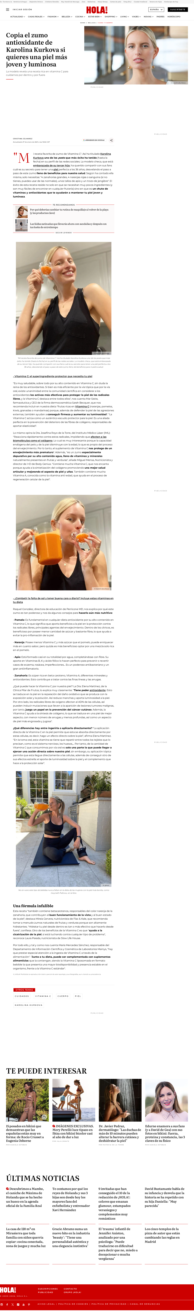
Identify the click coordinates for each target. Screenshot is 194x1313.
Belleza (66, 17)
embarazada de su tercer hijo (51, 165)
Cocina (79, 17)
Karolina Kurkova (29, 1005)
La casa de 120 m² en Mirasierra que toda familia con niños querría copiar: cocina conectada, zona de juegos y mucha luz (26, 1237)
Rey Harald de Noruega (70, 2)
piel (56, 169)
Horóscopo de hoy (171, 2)
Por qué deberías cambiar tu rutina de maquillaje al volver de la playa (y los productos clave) (69, 211)
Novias (147, 17)
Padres (160, 17)
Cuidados (22, 996)
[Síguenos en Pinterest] (29, 1304)
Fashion (52, 17)
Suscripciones (48, 1289)
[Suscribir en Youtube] (23, 1304)
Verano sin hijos (156, 2)
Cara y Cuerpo (105, 23)
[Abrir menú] (7, 9)
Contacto (70, 1289)
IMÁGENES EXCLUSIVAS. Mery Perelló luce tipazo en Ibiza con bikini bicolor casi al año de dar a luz (73, 1131)
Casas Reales (35, 17)
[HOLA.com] (97, 10)
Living (123, 17)
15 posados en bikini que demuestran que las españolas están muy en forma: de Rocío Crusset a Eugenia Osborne (25, 1133)
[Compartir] (111, 140)
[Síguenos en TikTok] (18, 1304)
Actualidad (16, 17)
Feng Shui (127, 2)
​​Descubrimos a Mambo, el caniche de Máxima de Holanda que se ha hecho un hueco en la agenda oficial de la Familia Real (25, 1197)
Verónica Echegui (20, 2)
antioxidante (98, 690)
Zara (83, 2)
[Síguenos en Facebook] (7, 1304)
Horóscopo (173, 17)
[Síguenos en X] (13, 1304)
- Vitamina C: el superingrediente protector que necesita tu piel (52, 376)
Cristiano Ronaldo (52, 2)
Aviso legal (46, 1304)
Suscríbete (177, 9)
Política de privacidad (109, 1304)
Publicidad (45, 1292)
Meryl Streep (103, 2)
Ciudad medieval (140, 2)
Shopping (110, 17)
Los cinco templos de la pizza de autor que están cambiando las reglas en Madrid (162, 1235)
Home (82, 23)
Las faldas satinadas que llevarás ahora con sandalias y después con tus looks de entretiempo (68, 225)
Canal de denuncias (145, 1304)
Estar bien (94, 17)
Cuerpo (63, 996)
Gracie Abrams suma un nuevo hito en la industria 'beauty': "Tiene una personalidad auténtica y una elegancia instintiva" (71, 1237)
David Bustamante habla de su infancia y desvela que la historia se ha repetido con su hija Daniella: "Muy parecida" (164, 1197)
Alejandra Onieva (36, 2)
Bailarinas (91, 2)
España (154, 9)
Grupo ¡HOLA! (72, 1292)
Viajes (135, 17)
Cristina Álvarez (23, 139)
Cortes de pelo (115, 2)
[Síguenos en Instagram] (2, 1304)
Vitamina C (82, 406)
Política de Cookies (73, 1304)
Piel (78, 996)
